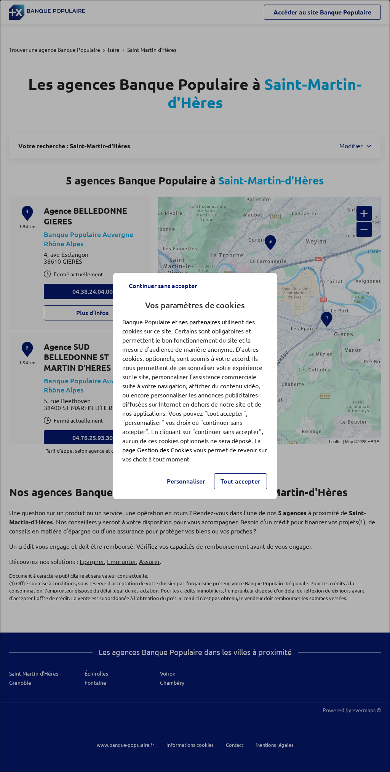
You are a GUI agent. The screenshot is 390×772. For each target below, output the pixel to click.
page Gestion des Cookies (157, 450)
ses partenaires (199, 322)
